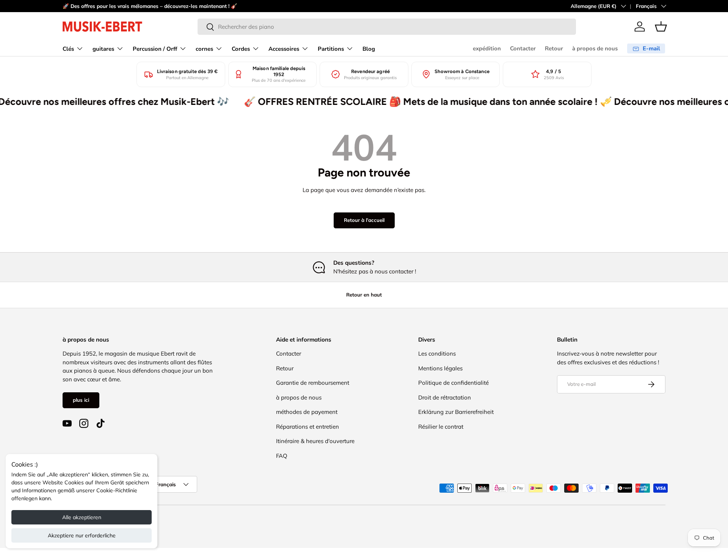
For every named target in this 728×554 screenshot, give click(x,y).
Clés (68, 49)
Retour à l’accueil (364, 220)
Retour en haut (364, 295)
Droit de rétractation (444, 397)
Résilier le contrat (440, 426)
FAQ (281, 455)
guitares (103, 49)
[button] (661, 26)
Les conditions (437, 353)
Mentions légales (440, 368)
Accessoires (283, 49)
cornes (204, 49)
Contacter (523, 48)
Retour (554, 48)
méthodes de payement (306, 411)
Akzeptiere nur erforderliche (82, 535)
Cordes (241, 49)
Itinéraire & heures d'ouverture (315, 441)
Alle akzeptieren (81, 517)
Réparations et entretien (307, 426)
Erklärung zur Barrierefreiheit (456, 411)
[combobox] (387, 27)
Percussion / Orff (155, 49)
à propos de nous (595, 48)
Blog (368, 49)
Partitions (331, 49)
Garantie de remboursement (312, 382)
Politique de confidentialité (453, 382)
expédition (487, 48)
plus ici (81, 400)
